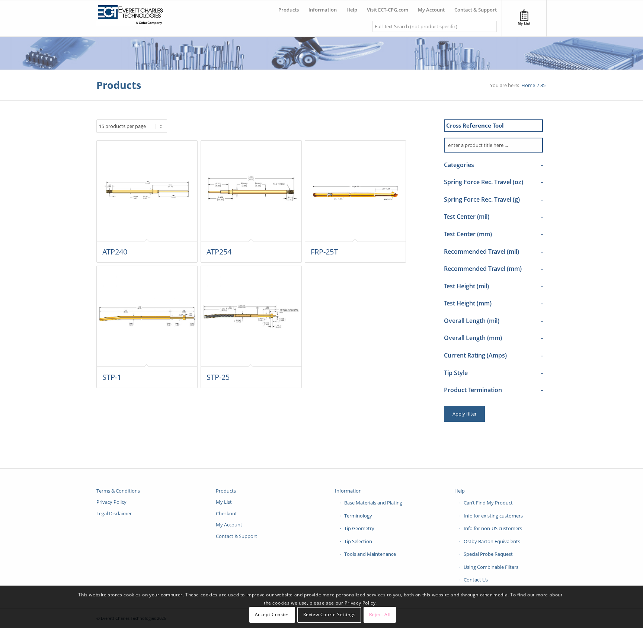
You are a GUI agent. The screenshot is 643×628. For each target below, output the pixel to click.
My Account (229, 524)
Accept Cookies (272, 615)
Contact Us (476, 579)
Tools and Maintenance (370, 554)
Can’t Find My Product (488, 502)
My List (224, 502)
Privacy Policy (111, 502)
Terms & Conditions (118, 490)
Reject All (379, 615)
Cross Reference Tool (475, 125)
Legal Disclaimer (114, 513)
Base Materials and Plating (373, 502)
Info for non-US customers (493, 528)
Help (459, 490)
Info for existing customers (493, 515)
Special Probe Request (488, 554)
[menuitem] (288, 6)
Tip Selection (358, 541)
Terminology (358, 515)
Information (348, 490)
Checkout (226, 513)
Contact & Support (236, 536)
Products (118, 85)
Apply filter (464, 413)
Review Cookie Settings (329, 615)
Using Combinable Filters (491, 567)
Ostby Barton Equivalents (492, 541)
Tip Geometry (359, 528)
